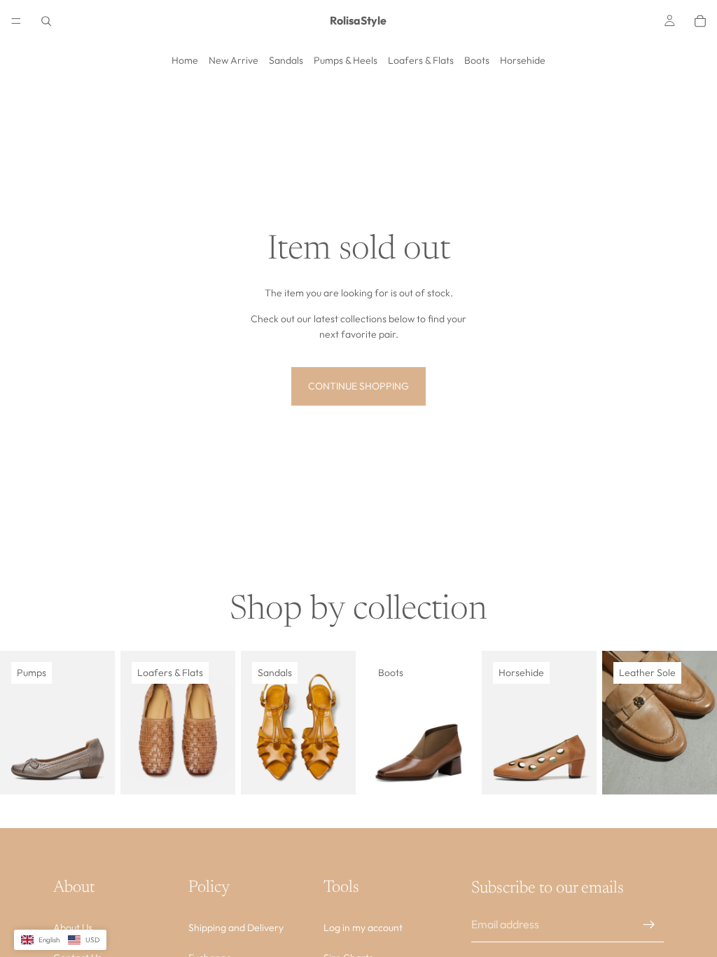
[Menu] (16, 21)
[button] (60, 940)
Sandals (286, 60)
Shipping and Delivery (236, 928)
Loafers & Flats (421, 60)
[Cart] (700, 21)
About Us (72, 928)
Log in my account (363, 928)
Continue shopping (358, 386)
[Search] (46, 21)
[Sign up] (649, 924)
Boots (476, 60)
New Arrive (233, 60)
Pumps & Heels (345, 60)
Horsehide (522, 60)
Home (185, 60)
